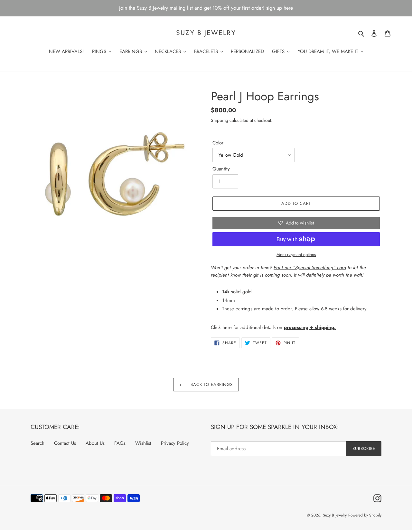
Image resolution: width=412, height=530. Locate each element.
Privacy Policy (175, 443)
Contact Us (65, 443)
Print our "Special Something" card (310, 267)
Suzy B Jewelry (206, 33)
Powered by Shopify (364, 515)
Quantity (221, 168)
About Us (95, 443)
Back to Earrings (211, 384)
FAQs (120, 443)
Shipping (219, 120)
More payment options (296, 254)
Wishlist (143, 443)
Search (37, 443)
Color (217, 142)
